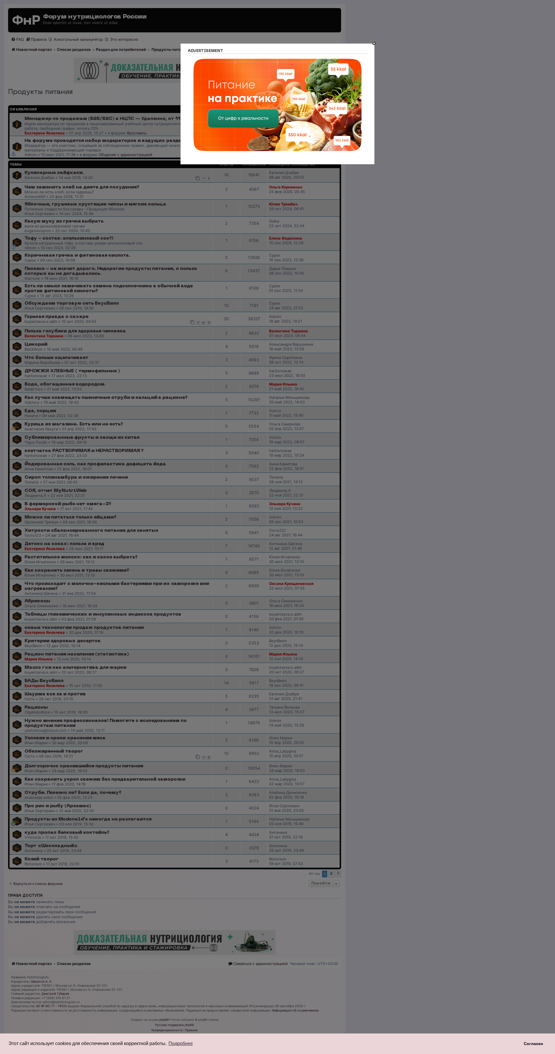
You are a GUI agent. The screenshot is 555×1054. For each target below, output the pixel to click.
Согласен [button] (533, 1043)
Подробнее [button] (181, 1043)
